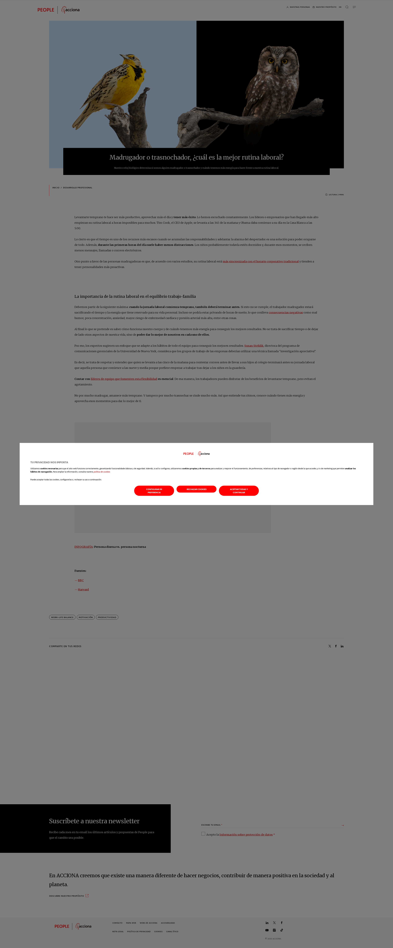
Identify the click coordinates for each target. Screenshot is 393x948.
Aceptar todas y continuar (239, 491)
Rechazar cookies (196, 489)
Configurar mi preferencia (154, 491)
